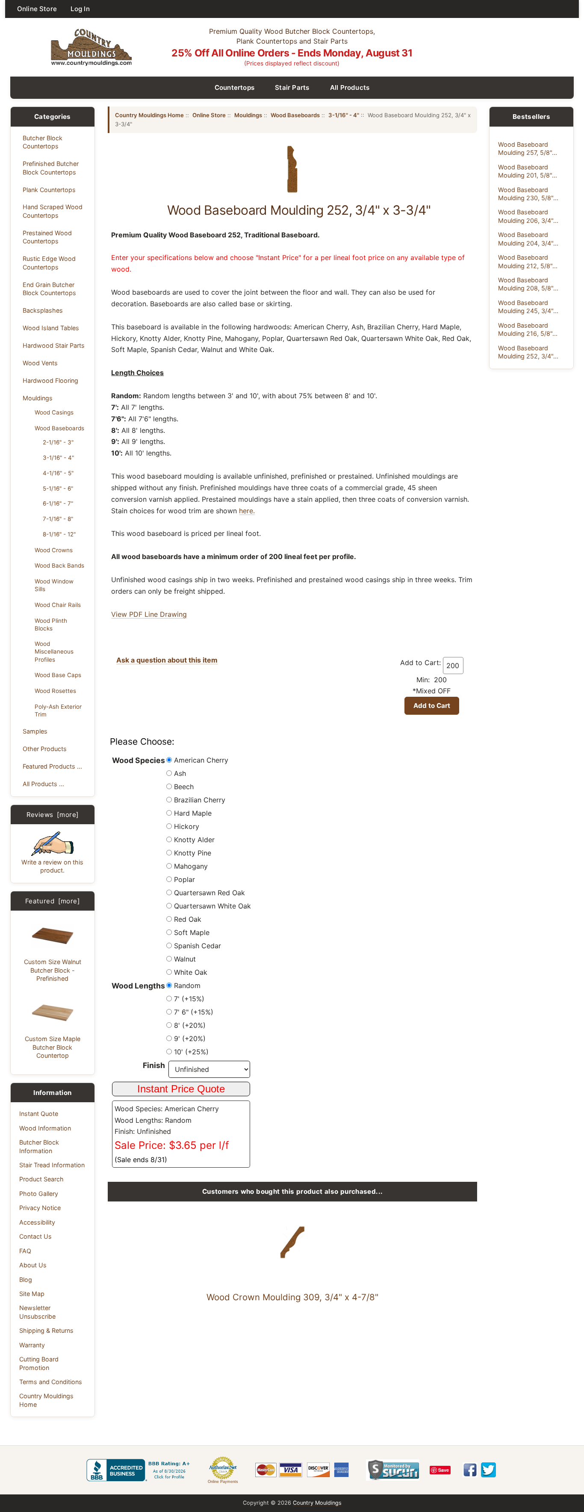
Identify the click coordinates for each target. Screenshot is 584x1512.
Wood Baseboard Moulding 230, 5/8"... (528, 193)
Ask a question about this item (167, 660)
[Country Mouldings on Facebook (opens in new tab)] (470, 1469)
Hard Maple (193, 813)
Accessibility (37, 1222)
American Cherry (201, 760)
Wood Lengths (138, 985)
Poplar (184, 879)
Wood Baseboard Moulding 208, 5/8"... (528, 284)
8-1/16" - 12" (59, 534)
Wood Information (45, 1128)
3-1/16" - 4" (58, 457)
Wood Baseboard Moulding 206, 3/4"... (528, 216)
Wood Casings (54, 412)
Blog (25, 1279)
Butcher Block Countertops (42, 142)
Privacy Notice (40, 1207)
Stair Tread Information (52, 1165)
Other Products (45, 748)
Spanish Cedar (197, 945)
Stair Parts (292, 87)
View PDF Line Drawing (149, 614)
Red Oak (187, 919)
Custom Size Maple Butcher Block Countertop (52, 1047)
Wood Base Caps (58, 675)
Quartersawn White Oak (212, 906)
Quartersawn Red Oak (209, 892)
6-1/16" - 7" (58, 503)
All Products (350, 87)
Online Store (37, 9)
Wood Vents (40, 363)
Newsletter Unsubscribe (37, 1312)
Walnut (185, 959)
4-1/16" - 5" (58, 473)
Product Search (41, 1179)
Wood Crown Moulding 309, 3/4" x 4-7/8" (292, 1297)
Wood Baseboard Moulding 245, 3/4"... (528, 306)
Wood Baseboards (59, 428)
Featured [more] (52, 901)
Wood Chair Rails (58, 604)
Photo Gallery (38, 1193)
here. (247, 510)
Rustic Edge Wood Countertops (49, 262)
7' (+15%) (189, 998)
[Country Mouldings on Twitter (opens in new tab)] (488, 1469)
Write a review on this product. (52, 866)
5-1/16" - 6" (58, 488)
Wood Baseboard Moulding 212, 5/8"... (527, 261)
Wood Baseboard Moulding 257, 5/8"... (527, 148)
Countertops (235, 87)
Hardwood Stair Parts (54, 345)
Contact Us (35, 1236)
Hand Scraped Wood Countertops (53, 211)
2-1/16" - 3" (58, 442)
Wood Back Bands (59, 565)
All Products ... (43, 783)
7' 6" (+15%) (193, 1012)
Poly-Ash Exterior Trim (58, 710)
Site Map (31, 1293)
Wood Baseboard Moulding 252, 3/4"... (528, 352)
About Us (33, 1265)
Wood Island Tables (51, 327)
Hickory (186, 826)
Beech (184, 786)
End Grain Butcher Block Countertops (49, 288)
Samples (35, 731)
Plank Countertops (49, 189)
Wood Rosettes (55, 690)
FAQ (25, 1251)
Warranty (32, 1345)
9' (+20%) (190, 1038)
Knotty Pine (192, 853)
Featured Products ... (52, 766)
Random (187, 985)
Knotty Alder (194, 839)
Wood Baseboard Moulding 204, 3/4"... (528, 238)
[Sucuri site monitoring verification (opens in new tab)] (392, 1470)
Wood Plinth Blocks (51, 624)
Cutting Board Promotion (39, 1363)
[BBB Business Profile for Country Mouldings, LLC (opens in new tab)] (139, 1470)
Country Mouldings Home (46, 1400)
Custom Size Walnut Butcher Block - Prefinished (52, 970)
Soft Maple (191, 932)
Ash (180, 773)
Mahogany (191, 866)
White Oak (190, 972)
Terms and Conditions (50, 1381)
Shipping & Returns (46, 1330)
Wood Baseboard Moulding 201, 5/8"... (527, 171)
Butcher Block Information (39, 1146)
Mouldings (38, 398)
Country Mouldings (317, 1503)
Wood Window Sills (54, 585)
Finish (154, 1065)
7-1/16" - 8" (58, 518)
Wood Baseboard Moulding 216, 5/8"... (527, 329)
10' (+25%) (191, 1051)
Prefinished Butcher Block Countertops (51, 167)
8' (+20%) (190, 1025)
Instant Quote (38, 1113)
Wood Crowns (54, 550)
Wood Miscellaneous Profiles (54, 651)
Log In (80, 9)
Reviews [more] (53, 815)
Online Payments (223, 1481)
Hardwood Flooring (50, 380)
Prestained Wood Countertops (47, 237)
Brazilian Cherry (199, 800)
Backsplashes (43, 310)
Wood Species (138, 760)
